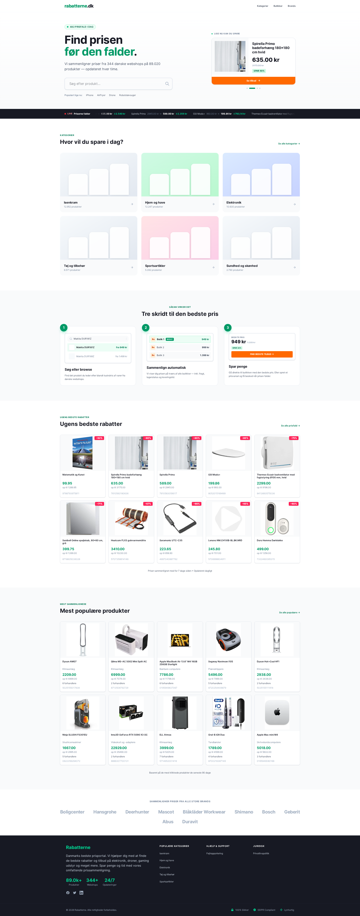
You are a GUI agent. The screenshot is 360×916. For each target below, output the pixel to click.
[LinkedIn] (81, 893)
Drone (112, 95)
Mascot (166, 812)
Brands (292, 6)
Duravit (190, 821)
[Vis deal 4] (259, 87)
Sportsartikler (167, 881)
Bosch (268, 812)
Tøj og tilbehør (167, 874)
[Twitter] (74, 893)
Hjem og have (167, 860)
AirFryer (101, 95)
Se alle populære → (289, 612)
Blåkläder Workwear (204, 812)
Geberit (292, 812)
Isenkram (164, 853)
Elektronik (165, 867)
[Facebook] (68, 893)
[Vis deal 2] (249, 87)
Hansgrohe (104, 812)
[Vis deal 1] (247, 87)
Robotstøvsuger (127, 95)
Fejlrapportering (214, 853)
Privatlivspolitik (261, 853)
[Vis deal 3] (255, 87)
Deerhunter (137, 812)
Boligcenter (72, 812)
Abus (167, 821)
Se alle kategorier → (289, 143)
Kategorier (262, 6)
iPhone (89, 95)
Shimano (244, 812)
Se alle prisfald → (290, 425)
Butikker (278, 6)
